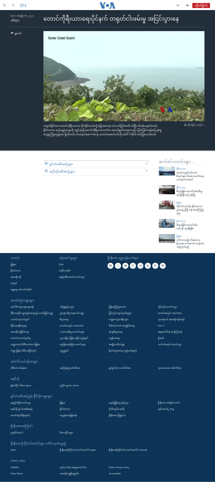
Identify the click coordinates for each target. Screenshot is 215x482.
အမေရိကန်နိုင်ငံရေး (20, 332)
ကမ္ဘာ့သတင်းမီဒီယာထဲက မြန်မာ (25, 344)
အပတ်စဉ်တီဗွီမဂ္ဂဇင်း (20, 415)
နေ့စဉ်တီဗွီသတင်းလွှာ (21, 402)
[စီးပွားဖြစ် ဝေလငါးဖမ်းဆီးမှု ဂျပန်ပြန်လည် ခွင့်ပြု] (167, 189)
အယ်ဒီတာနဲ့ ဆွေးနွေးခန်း (22, 307)
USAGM (15, 467)
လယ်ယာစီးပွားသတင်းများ (72, 332)
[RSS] (148, 266)
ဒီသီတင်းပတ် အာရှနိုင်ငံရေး (122, 325)
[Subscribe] (163, 266)
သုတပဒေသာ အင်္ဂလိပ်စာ (169, 368)
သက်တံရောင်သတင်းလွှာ (169, 344)
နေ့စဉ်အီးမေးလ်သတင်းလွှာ (72, 277)
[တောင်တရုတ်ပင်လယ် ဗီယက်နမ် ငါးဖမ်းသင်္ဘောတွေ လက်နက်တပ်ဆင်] (167, 171)
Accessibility (115, 473)
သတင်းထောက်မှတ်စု (21, 338)
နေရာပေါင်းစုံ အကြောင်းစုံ (170, 332)
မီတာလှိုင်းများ (66, 432)
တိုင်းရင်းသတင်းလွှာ (167, 307)
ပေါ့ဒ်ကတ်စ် (64, 271)
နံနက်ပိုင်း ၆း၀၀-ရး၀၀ (21, 385)
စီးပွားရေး (64, 319)
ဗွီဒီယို (23, 5)
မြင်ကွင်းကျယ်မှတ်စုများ (120, 313)
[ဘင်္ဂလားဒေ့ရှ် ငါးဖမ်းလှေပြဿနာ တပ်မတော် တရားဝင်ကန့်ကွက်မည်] (167, 238)
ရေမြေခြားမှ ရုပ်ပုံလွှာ (119, 402)
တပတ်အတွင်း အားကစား (72, 325)
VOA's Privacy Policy (119, 467)
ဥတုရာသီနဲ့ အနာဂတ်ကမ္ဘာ (72, 313)
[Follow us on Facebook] (110, 266)
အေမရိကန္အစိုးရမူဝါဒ (69, 473)
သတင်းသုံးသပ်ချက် (20, 319)
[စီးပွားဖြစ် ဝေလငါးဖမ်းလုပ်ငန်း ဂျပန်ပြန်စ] (167, 223)
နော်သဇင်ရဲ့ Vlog (166, 409)
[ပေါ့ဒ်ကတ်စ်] (155, 266)
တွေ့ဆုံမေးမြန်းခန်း (68, 415)
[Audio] (178, 5)
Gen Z (161, 325)
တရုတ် (14, 283)
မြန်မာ (179, 202)
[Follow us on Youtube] (125, 266)
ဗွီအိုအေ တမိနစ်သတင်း (169, 402)
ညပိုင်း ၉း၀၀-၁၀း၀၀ (69, 385)
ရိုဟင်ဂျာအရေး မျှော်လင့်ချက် (123, 350)
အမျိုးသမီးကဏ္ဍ (117, 344)
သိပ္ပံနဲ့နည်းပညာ (67, 307)
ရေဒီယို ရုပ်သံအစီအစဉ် (22, 409)
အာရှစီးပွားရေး (116, 332)
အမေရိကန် (16, 277)
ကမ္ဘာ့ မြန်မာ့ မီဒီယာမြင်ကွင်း (24, 350)
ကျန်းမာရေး (114, 338)
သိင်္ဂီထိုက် (15, 20)
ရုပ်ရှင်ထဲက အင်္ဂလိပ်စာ (119, 368)
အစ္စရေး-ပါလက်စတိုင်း (21, 289)
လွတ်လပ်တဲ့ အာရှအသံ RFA (73, 467)
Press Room (17, 473)
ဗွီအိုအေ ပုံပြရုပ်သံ (117, 415)
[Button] (16, 34)
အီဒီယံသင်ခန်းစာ (19, 368)
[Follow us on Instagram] (133, 266)
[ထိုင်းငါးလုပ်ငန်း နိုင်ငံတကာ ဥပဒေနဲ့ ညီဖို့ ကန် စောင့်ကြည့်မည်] (167, 204)
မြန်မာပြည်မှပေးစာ (117, 307)
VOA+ (13, 450)
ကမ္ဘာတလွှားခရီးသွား (118, 319)
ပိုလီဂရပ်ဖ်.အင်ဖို (116, 409)
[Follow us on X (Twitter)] (118, 266)
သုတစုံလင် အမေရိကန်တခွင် (171, 319)
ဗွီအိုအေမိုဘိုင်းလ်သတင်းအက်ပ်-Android (128, 450)
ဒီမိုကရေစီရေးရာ (19, 325)
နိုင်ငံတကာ (181, 169)
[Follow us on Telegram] (140, 266)
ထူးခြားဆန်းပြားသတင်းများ (73, 344)
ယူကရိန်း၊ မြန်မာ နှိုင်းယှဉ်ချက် (74, 338)
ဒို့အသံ (161, 338)
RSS (61, 264)
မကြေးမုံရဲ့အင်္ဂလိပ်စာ (70, 368)
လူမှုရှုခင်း (64, 350)
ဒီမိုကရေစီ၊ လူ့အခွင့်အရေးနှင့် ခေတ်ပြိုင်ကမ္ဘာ (32, 313)
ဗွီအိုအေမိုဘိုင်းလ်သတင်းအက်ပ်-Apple (78, 450)
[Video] (187, 5)
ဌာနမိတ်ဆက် (17, 432)
